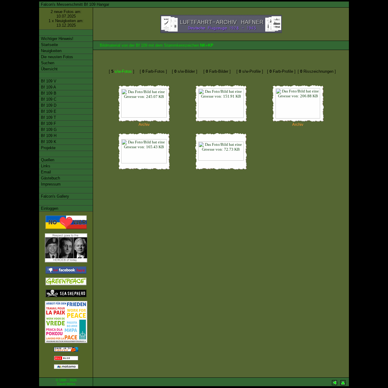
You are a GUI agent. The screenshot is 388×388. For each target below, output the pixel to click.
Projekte (47, 148)
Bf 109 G (48, 129)
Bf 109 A (48, 87)
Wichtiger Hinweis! (56, 38)
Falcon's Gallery (54, 196)
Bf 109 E (48, 111)
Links (45, 166)
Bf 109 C (48, 99)
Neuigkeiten (51, 50)
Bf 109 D (48, 105)
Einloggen (49, 208)
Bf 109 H (48, 135)
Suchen (47, 63)
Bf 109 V (48, 81)
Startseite (49, 44)
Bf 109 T (48, 117)
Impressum (50, 184)
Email (45, 172)
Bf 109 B (48, 93)
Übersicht (49, 69)
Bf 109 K (48, 141)
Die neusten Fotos (56, 57)
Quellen (47, 160)
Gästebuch (50, 178)
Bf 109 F (48, 123)
